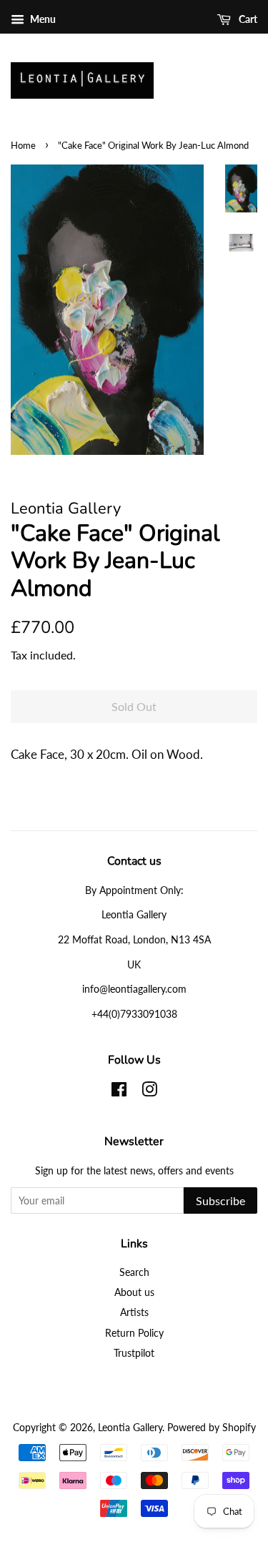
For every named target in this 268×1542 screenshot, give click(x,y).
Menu (42, 19)
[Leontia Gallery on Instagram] (149, 1092)
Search (134, 1272)
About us (134, 1292)
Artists (134, 1312)
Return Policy (134, 1333)
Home (23, 145)
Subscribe (220, 1200)
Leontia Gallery (130, 1427)
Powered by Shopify (211, 1427)
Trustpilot (134, 1353)
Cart (247, 19)
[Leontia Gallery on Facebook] (119, 1092)
